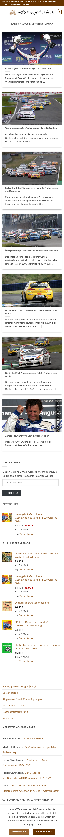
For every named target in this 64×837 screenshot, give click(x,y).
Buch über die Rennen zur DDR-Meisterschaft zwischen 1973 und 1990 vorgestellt (30, 788)
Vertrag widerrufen (13, 705)
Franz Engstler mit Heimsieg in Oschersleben (28, 68)
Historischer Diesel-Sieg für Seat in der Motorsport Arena (31, 312)
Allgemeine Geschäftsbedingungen (22, 699)
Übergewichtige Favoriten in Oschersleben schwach (31, 250)
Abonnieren (12, 492)
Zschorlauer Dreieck (31, 738)
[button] (4, 12)
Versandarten (10, 692)
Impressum (8, 717)
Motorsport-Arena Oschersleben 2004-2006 (25, 762)
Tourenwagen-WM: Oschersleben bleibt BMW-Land (31, 128)
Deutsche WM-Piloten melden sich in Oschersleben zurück (31, 374)
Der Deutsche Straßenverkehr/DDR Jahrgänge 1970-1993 (27, 775)
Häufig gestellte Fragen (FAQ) (19, 686)
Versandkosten (26, 534)
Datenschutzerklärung (15, 711)
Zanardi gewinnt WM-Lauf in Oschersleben (27, 435)
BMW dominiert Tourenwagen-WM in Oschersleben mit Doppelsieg (31, 189)
